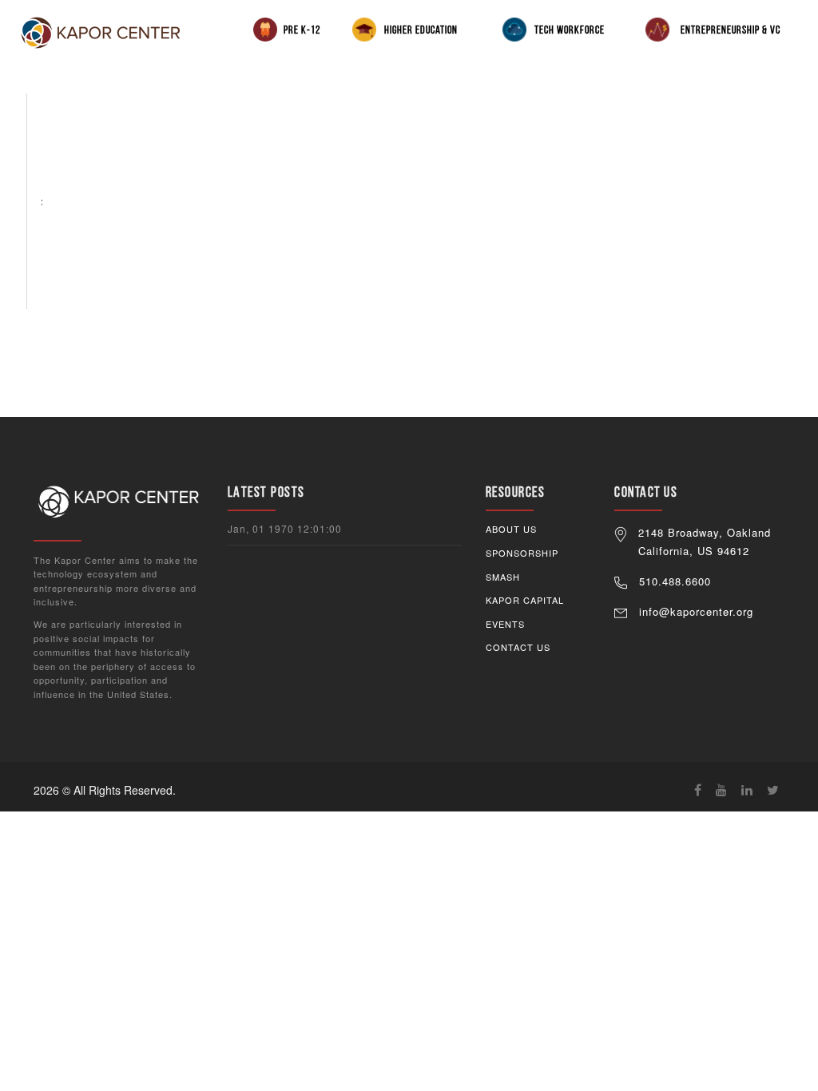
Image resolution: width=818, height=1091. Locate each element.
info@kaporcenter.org (696, 611)
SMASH (503, 576)
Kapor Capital (525, 599)
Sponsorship (522, 552)
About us (511, 528)
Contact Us (518, 647)
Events (505, 623)
